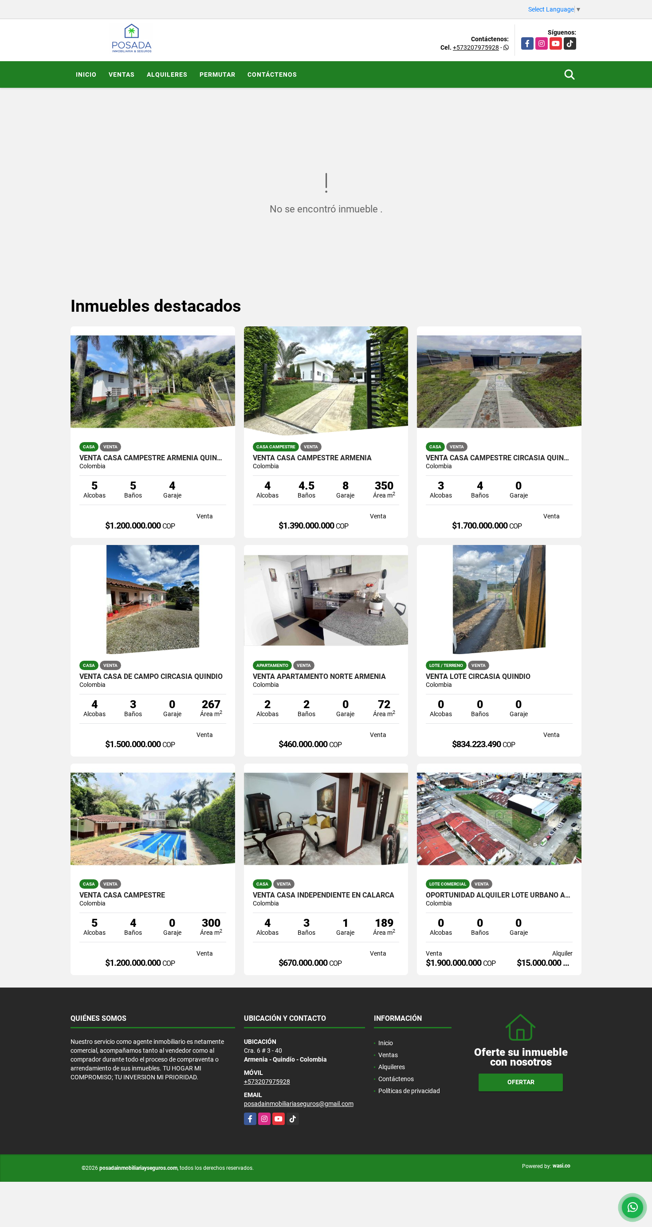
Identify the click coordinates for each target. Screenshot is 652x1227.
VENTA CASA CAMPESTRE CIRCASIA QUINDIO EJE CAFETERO (499, 458)
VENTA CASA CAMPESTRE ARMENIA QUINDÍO (152, 458)
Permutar (218, 74)
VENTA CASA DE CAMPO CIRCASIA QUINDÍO (151, 676)
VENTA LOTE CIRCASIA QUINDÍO (478, 676)
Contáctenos (272, 74)
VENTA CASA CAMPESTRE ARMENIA (312, 458)
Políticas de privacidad (409, 1090)
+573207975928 (476, 47)
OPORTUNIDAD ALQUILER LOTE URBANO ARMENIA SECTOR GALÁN (499, 895)
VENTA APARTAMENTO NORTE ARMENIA (319, 676)
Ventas (122, 74)
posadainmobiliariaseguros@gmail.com (298, 1103)
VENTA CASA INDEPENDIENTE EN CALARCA (323, 895)
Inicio (86, 74)
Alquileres (167, 74)
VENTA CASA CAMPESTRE (122, 895)
